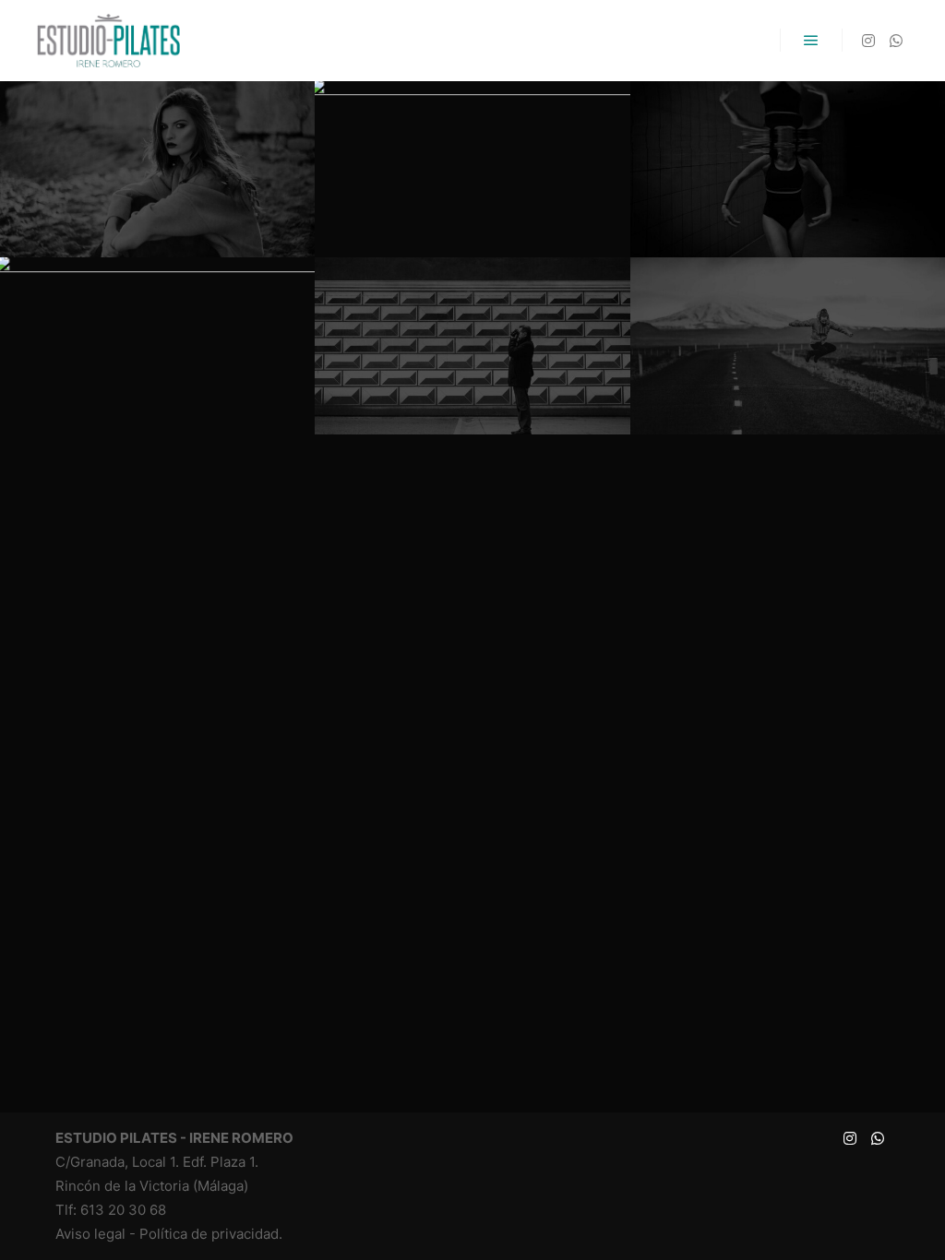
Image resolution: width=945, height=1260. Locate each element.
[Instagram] (868, 41)
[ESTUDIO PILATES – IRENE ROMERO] (108, 40)
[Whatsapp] (896, 41)
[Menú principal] (811, 41)
